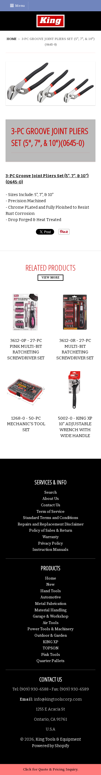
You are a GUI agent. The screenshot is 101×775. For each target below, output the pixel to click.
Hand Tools (50, 591)
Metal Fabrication (50, 603)
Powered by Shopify (50, 745)
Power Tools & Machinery (50, 629)
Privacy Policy (50, 543)
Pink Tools (50, 654)
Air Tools (51, 622)
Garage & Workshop (50, 616)
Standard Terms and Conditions (50, 517)
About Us (50, 498)
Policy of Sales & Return (50, 530)
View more (50, 278)
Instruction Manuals (50, 549)
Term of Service (50, 511)
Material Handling (51, 610)
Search (50, 492)
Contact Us (50, 505)
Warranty (50, 537)
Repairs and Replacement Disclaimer (51, 524)
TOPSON (51, 648)
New (50, 584)
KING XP (50, 642)
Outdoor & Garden (51, 635)
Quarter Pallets (50, 660)
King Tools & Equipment (58, 739)
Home (12, 39)
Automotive (50, 597)
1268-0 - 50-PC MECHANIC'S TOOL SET (26, 424)
